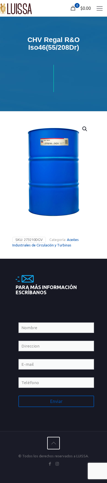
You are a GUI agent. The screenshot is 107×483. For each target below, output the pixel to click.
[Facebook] (50, 463)
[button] (85, 128)
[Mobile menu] (99, 8)
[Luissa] (16, 8)
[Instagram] (57, 463)
